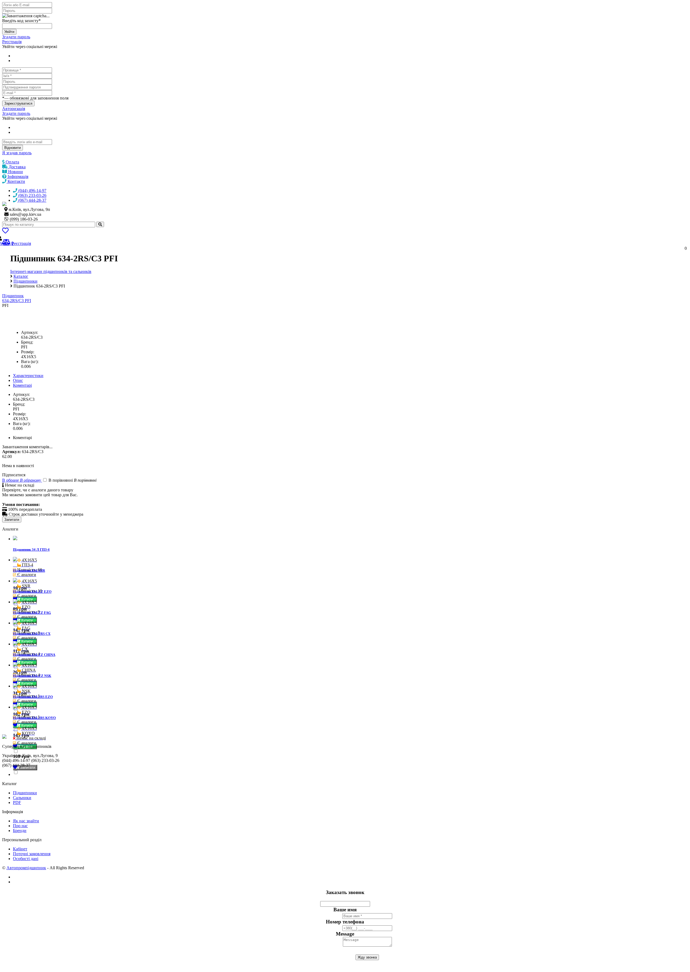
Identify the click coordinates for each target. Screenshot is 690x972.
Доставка (17, 167)
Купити (27, 599)
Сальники (22, 797)
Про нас (20, 825)
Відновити (12, 148)
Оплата (12, 162)
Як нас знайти (26, 821)
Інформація (17, 176)
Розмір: (27, 352)
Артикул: (29, 332)
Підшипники (25, 792)
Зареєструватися (18, 103)
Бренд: (27, 342)
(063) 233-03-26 (31, 195)
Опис (18, 380)
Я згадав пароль (17, 152)
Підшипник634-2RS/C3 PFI (16, 298)
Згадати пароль (16, 37)
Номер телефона (345, 922)
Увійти (9, 32)
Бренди (19, 830)
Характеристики (28, 375)
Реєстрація (12, 41)
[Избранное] (5, 231)
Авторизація (13, 108)
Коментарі (22, 385)
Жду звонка (367, 957)
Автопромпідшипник (26, 867)
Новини (15, 171)
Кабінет (20, 849)
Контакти (15, 181)
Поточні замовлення (31, 853)
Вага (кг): (30, 361)
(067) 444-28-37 (31, 200)
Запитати (11, 520)
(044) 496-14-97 (31, 190)
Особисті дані (25, 858)
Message (345, 934)
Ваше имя (345, 909)
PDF (17, 802)
